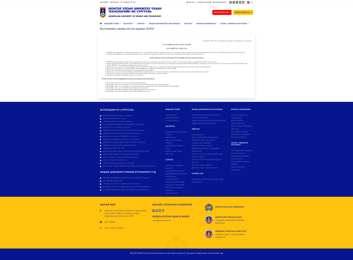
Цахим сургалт (172, 179)
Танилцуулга (198, 135)
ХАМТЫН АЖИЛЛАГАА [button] (206, 24)
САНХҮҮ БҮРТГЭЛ (238, 153)
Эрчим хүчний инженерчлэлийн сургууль (121, 133)
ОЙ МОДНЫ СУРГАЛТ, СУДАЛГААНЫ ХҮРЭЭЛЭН (121, 184)
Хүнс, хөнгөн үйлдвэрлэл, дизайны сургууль (123, 124)
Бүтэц (168, 148)
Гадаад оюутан (238, 123)
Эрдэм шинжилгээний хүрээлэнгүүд (208, 121)
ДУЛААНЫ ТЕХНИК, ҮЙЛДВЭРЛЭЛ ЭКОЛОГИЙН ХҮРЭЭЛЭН (126, 187)
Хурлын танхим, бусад (202, 146)
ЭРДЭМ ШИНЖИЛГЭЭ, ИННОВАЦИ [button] (164, 24)
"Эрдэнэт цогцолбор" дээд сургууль (119, 145)
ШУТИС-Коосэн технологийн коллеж (119, 157)
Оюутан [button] (188, 24)
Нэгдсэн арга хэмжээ (201, 143)
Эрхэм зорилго (172, 118)
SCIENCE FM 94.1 (129, 2)
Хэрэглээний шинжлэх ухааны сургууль (121, 139)
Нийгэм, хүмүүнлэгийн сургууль (117, 122)
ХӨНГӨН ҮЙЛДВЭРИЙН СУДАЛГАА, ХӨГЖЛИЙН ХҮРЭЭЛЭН (125, 178)
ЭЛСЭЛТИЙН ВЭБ (221, 12)
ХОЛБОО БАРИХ (205, 2)
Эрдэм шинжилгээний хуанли (206, 115)
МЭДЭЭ (105, 2)
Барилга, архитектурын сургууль (117, 116)
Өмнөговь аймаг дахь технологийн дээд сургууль (125, 151)
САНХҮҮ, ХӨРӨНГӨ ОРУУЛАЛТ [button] (234, 24)
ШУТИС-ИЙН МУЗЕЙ (200, 118)
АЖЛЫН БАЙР (220, 2)
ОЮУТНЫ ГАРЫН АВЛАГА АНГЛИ (205, 168)
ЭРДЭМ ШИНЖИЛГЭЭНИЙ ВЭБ (204, 123)
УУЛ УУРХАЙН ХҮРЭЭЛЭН (112, 181)
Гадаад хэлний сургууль (113, 148)
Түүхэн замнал (172, 121)
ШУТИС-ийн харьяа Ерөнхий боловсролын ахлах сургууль (129, 166)
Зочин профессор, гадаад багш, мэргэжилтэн (239, 118)
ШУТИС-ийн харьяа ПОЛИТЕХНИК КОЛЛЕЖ (120, 154)
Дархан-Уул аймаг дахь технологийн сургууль (123, 142)
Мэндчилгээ (171, 115)
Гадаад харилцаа (239, 137)
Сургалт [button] (141, 24)
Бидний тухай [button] (111, 24)
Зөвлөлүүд (170, 137)
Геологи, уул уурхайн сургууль (116, 127)
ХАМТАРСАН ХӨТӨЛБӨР (175, 185)
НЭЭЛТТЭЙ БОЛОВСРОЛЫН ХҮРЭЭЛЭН (118, 163)
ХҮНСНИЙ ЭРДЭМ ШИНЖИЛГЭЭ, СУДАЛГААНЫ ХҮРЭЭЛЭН (125, 190)
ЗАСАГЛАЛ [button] (128, 24)
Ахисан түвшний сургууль (114, 160)
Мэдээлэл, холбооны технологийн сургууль (123, 130)
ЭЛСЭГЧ (191, 2)
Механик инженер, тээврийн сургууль (119, 136)
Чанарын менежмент (174, 146)
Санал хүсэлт (171, 193)
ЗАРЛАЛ (115, 2)
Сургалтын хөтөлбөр (174, 182)
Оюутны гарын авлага (202, 165)
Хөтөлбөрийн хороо (174, 171)
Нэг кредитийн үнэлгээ (242, 151)
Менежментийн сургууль (113, 119)
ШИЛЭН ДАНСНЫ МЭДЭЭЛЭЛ (229, 207)
